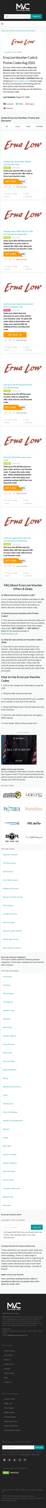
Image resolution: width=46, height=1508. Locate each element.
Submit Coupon (9, 1351)
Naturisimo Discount (10, 855)
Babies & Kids (8, 1197)
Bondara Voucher (10, 1417)
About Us (7, 1360)
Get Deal (13, 335)
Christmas (6, 985)
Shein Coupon (8, 905)
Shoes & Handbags (10, 1112)
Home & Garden (9, 1061)
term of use (36, 1454)
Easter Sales (7, 1053)
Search (36, 16)
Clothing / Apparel (9, 1036)
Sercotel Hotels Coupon (12, 1430)
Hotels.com (8, 1403)
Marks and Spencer (11, 1426)
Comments (28, 196)
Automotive (7, 1205)
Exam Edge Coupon (10, 880)
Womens (6, 1129)
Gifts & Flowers (8, 993)
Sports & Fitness (9, 1171)
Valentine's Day (8, 1010)
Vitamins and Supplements (13, 1121)
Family (5, 1138)
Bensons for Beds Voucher (13, 897)
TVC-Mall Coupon (9, 863)
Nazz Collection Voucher (12, 948)
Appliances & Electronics (12, 1087)
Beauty (5, 1078)
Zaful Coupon (8, 871)
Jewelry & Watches (10, 1163)
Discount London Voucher (12, 931)
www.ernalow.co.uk (21, 81)
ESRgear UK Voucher (11, 888)
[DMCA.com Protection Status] (11, 1472)
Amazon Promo (9, 1399)
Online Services (9, 1044)
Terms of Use (8, 1364)
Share (27, 194)
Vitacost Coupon (9, 922)
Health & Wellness (9, 1070)
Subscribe (37, 1227)
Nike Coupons (9, 1408)
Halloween (7, 1019)
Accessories (7, 976)
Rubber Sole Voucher (11, 939)
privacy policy (25, 1454)
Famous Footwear (10, 1154)
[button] (8, 104)
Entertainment (8, 1104)
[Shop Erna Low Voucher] (23, 42)
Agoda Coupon (9, 1412)
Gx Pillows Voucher (10, 914)
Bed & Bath (7, 1146)
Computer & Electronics (11, 1188)
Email (7, 196)
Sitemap (7, 1369)
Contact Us (8, 1382)
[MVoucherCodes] (23, 7)
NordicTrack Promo (10, 1421)
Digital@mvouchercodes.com (17, 1335)
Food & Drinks (8, 1180)
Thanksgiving (8, 1002)
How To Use (8, 1355)
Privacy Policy (9, 1373)
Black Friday (7, 1027)
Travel (5, 1095)
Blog (5, 1378)
